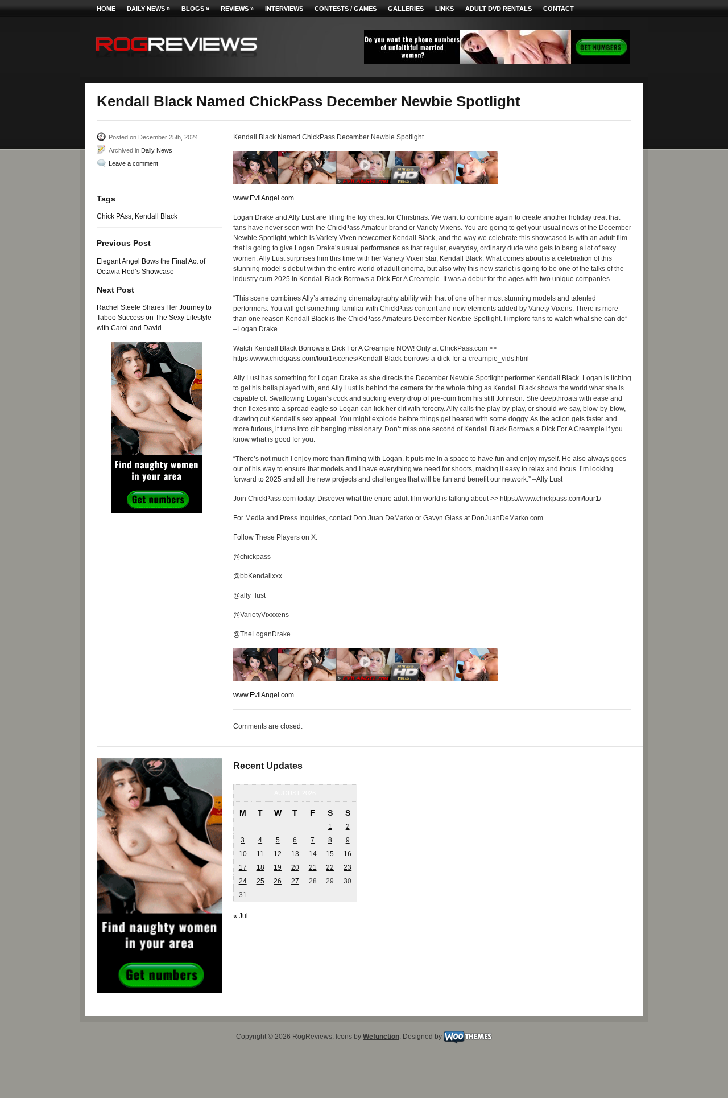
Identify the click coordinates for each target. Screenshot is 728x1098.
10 (243, 854)
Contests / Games (346, 8)
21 (313, 867)
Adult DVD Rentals (498, 8)
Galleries (406, 8)
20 (295, 867)
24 (243, 881)
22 (330, 867)
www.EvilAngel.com (263, 198)
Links (444, 8)
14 (313, 854)
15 (330, 854)
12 (278, 854)
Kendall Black (156, 216)
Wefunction (381, 1037)
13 (295, 854)
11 (260, 854)
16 (347, 854)
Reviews (237, 8)
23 (347, 867)
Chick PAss (114, 216)
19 (278, 867)
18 (260, 867)
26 (278, 881)
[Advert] (497, 62)
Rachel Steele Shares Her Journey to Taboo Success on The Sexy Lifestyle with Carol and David (154, 317)
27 (295, 881)
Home (106, 8)
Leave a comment (133, 163)
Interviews (284, 8)
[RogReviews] (176, 60)
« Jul (240, 916)
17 (243, 867)
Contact (558, 8)
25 (260, 881)
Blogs (195, 8)
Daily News (148, 8)
